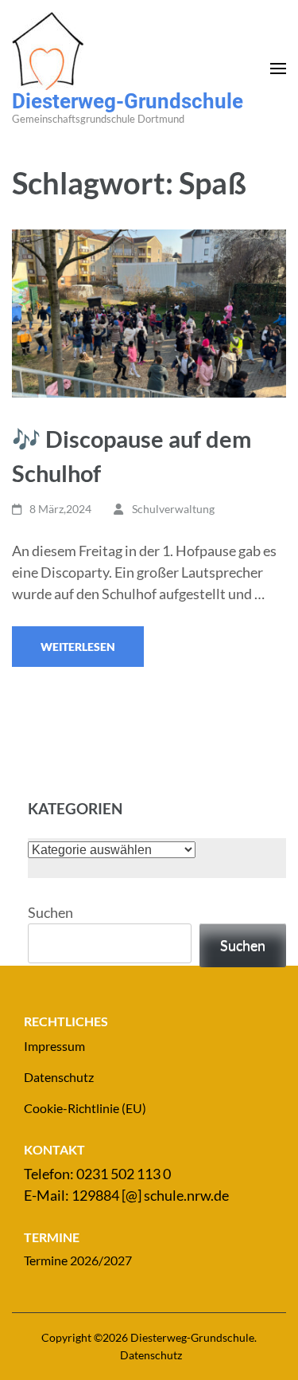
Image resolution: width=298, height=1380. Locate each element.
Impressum (54, 1045)
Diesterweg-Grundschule (127, 101)
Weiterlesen (78, 646)
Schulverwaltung (173, 509)
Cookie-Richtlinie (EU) (85, 1107)
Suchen (50, 912)
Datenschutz (59, 1076)
